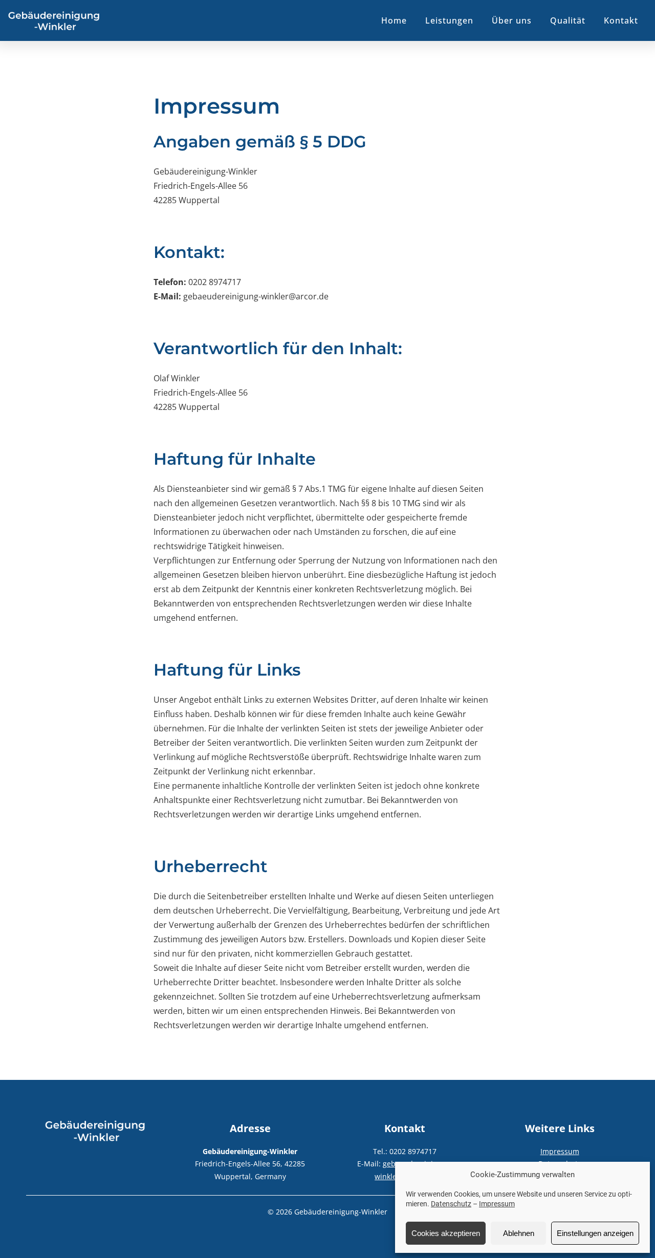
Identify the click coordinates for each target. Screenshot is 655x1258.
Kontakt (621, 20)
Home (394, 20)
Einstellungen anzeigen (595, 1233)
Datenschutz (451, 1204)
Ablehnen (518, 1233)
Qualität (567, 20)
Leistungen (449, 20)
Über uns (512, 20)
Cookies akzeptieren (445, 1233)
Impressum (497, 1204)
